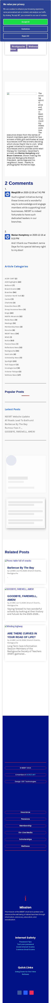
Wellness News (11, 375)
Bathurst (8, 285)
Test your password (25, 944)
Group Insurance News (14, 309)
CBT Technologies (28, 781)
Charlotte (9, 303)
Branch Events (10, 289)
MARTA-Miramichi (12, 316)
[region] (25, 21)
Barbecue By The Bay (16, 424)
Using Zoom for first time (25, 972)
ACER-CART (9, 279)
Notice (7, 341)
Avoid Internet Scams (25, 947)
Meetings (8, 323)
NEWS (7, 337)
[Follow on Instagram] (31, 993)
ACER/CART (31, 775)
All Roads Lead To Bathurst (19, 420)
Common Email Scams (25, 949)
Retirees (25, 974)
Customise (25, 29)
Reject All (25, 36)
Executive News (11, 306)
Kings (7, 313)
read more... (14, 579)
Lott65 (12, 571)
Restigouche (18, 46)
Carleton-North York (13, 296)
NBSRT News (10, 334)
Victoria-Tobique (11, 372)
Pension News (10, 344)
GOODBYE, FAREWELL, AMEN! (20, 431)
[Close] (48, 2)
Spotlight (9, 361)
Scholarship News (12, 358)
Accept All (26, 22)
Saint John (9, 354)
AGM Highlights (11, 282)
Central (8, 299)
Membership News (12, 327)
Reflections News (12, 347)
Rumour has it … (13, 427)
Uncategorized (11, 368)
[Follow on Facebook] (19, 993)
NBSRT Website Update (17, 416)
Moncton (8, 330)
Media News (9, 320)
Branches (8, 292)
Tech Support (10, 365)
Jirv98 (12, 603)
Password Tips (25, 942)
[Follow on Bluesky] (25, 993)
